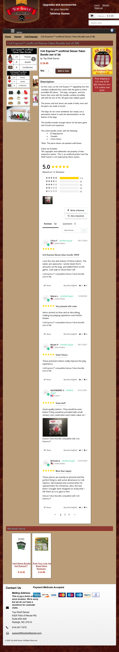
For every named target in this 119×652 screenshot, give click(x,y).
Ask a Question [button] (77, 216)
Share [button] (48, 285)
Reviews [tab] (48, 223)
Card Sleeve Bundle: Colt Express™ (21, 564)
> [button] (74, 514)
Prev (10, 59)
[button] (80, 285)
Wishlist (105, 5)
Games (17, 36)
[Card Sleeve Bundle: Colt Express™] (21, 544)
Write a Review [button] (77, 210)
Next (33, 59)
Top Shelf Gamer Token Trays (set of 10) (102, 71)
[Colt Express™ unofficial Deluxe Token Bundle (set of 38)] (22, 59)
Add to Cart (63, 70)
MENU (19, 32)
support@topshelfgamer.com (27, 633)
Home (8, 36)
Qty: (42, 70)
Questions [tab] (67, 223)
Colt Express (31, 36)
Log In (97, 5)
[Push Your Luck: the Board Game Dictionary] (41, 544)
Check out (98, 8)
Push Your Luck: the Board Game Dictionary (42, 566)
